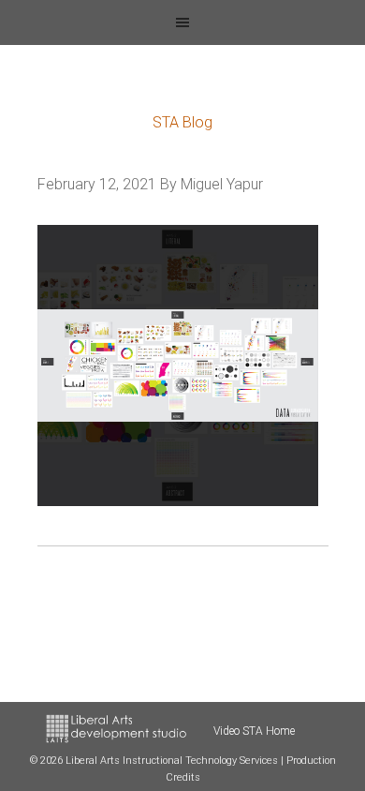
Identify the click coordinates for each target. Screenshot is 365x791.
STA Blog (182, 122)
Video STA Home (254, 731)
